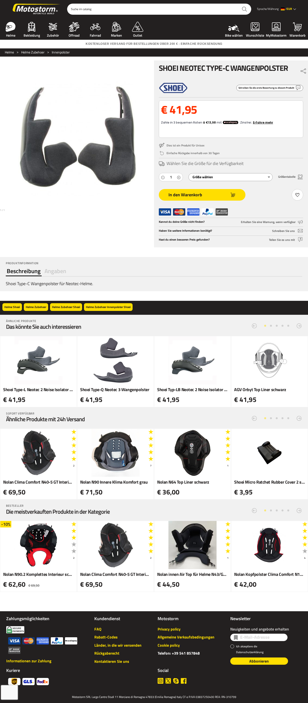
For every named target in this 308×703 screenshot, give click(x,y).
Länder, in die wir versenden (117, 645)
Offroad (74, 35)
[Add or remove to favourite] (297, 195)
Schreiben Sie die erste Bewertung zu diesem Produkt (266, 88)
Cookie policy (169, 645)
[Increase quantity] (179, 177)
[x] (168, 681)
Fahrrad (95, 35)
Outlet (137, 35)
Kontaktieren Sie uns (111, 661)
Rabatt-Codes (106, 637)
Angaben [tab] (55, 271)
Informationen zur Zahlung (28, 661)
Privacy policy (169, 629)
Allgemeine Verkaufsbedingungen (186, 637)
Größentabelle (286, 176)
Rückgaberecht (106, 653)
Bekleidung (32, 35)
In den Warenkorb (185, 194)
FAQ (97, 629)
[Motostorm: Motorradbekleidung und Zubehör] (36, 9)
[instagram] (160, 681)
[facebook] (183, 681)
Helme (10, 35)
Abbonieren (259, 661)
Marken (116, 35)
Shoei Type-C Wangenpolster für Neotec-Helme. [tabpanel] (49, 283)
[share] (303, 70)
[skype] (176, 681)
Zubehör (53, 35)
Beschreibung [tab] (24, 271)
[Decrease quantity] (163, 177)
